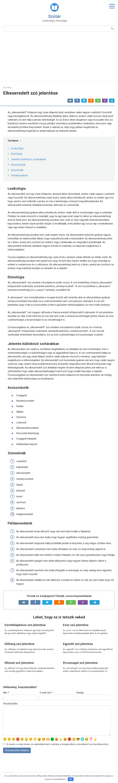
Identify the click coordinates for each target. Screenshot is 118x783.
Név (6, 692)
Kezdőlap (7, 87)
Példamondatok (19, 175)
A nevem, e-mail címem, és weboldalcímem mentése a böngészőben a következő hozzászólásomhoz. (57, 744)
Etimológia (16, 153)
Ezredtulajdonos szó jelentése (25, 625)
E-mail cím (46, 692)
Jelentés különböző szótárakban (28, 159)
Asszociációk (18, 164)
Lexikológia (17, 148)
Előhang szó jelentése (19, 644)
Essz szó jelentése (75, 625)
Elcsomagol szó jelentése (80, 663)
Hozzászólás (10, 703)
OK (70, 779)
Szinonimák (17, 170)
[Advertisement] (59, 58)
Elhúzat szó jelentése (19, 663)
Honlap (80, 692)
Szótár (54, 16)
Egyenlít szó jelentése (78, 644)
